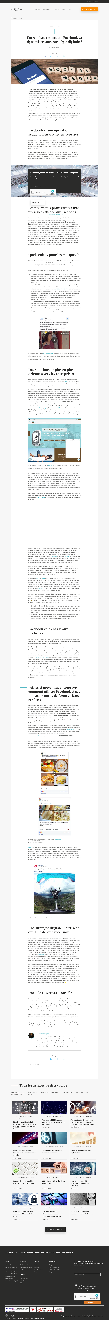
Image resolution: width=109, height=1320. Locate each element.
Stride (43, 578)
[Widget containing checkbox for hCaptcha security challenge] (43, 192)
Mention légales (86, 1316)
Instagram (41, 954)
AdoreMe (34, 408)
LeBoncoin (53, 556)
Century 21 (41, 588)
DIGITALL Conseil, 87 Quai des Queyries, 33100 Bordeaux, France (24, 1318)
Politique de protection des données (70, 1316)
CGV (21, 1283)
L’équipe (36, 1267)
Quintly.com (70, 729)
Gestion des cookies (98, 1316)
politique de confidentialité (56, 214)
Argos (45, 408)
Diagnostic (8, 1265)
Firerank (35, 657)
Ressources (52, 1261)
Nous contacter (24, 1278)
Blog (63, 9)
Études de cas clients (26, 1270)
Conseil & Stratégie (11, 1267)
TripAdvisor (56, 289)
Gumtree (67, 556)
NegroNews (42, 657)
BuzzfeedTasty (37, 735)
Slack (38, 578)
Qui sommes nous (39, 1265)
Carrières (88, 1)
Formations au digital (11, 1281)
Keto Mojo (61, 408)
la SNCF (66, 381)
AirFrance (40, 408)
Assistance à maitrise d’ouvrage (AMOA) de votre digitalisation (11, 1272)
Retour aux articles (16, 18)
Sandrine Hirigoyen (42, 1034)
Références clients (25, 1265)
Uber (67, 289)
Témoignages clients (26, 1267)
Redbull (30, 847)
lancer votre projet (89, 9)
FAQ (70, 9)
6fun (47, 657)
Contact (96, 1)
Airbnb (63, 289)
